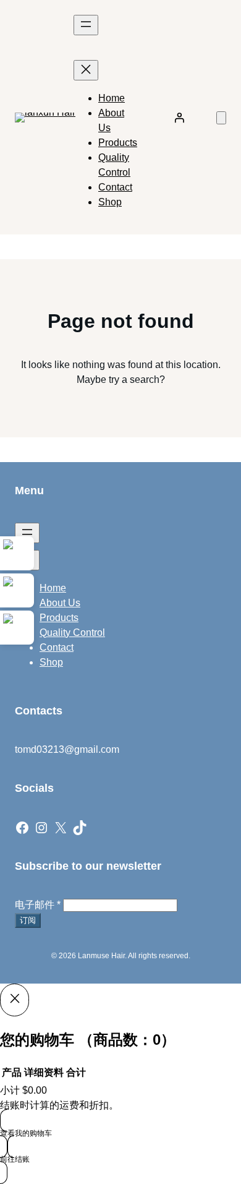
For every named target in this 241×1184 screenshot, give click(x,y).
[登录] (179, 117)
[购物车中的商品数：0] (221, 117)
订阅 (28, 920)
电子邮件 (38, 904)
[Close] (14, 1000)
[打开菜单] (86, 25)
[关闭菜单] (86, 70)
